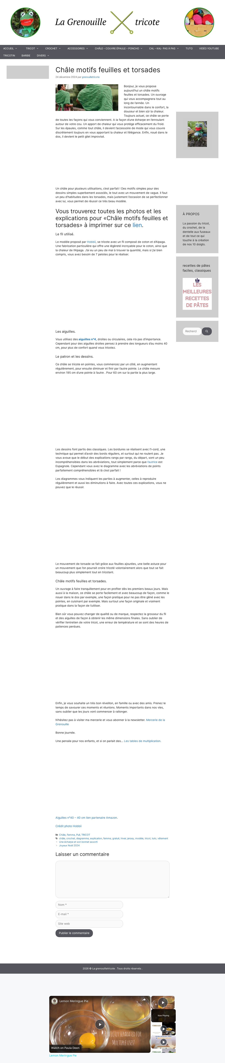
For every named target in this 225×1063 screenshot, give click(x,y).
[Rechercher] (207, 331)
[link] (54, 1001)
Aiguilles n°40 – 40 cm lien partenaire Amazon (86, 817)
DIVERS (41, 55)
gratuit (115, 838)
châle (62, 838)
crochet (70, 838)
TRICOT (30, 48)
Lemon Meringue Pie (73, 1001)
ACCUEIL (8, 48)
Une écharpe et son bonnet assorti (78, 841)
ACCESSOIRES (76, 48)
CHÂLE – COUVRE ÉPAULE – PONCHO (117, 48)
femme (107, 838)
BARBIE (26, 55)
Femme (71, 834)
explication (96, 838)
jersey (130, 838)
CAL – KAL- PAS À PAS (162, 48)
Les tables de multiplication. (142, 741)
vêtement (163, 838)
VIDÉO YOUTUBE (209, 48)
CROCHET (51, 48)
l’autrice (152, 462)
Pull (78, 834)
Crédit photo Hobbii (69, 826)
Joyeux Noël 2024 (69, 845)
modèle (139, 838)
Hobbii (91, 241)
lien (137, 224)
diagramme (82, 838)
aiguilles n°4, (88, 339)
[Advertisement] (115, 656)
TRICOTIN (9, 55)
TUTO (189, 48)
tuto (154, 838)
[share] (144, 1000)
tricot (148, 838)
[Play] (163, 1028)
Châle (62, 834)
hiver (123, 838)
